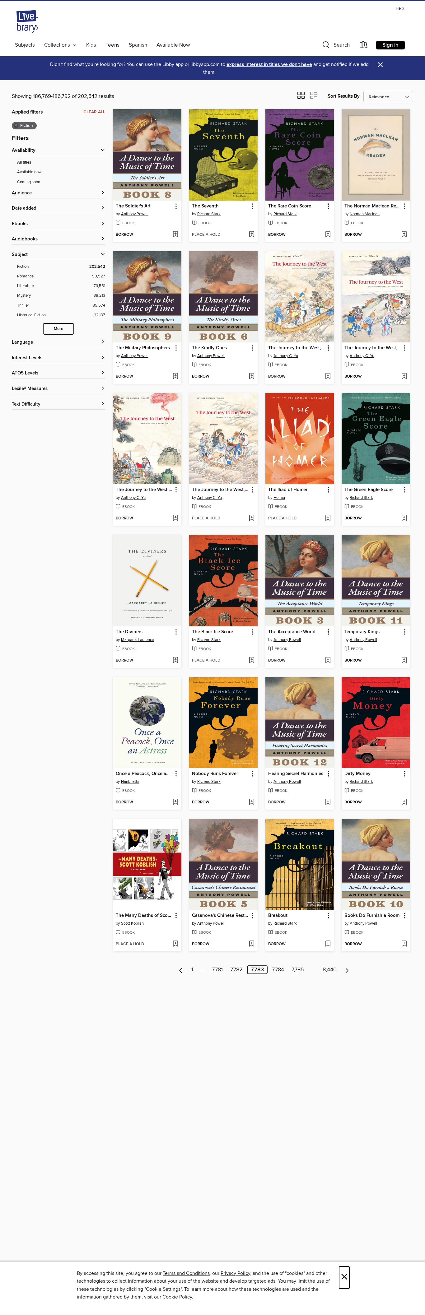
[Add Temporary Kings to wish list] (404, 661)
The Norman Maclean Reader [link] (372, 206)
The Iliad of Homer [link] (287, 490)
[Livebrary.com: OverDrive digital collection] (27, 21)
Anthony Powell (134, 213)
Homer (279, 497)
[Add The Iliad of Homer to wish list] (328, 518)
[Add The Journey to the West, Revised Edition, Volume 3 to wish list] (404, 377)
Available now (29, 172)
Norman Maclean (365, 213)
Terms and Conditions (186, 1273)
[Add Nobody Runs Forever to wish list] (251, 802)
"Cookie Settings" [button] (163, 1289)
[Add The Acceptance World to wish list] (328, 661)
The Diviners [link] (129, 632)
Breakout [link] (277, 915)
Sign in (390, 45)
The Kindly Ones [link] (209, 348)
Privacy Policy (235, 1273)
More (58, 329)
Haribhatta (130, 781)
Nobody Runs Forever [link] (215, 774)
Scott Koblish (132, 923)
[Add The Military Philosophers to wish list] (175, 377)
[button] (335, 46)
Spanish (138, 45)
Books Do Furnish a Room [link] (371, 915)
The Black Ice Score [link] (212, 632)
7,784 (278, 969)
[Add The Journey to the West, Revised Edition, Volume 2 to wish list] (175, 518)
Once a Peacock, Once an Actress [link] (144, 774)
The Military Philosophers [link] (143, 348)
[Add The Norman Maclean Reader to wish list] (404, 235)
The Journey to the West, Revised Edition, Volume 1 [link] (220, 490)
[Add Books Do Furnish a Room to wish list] (404, 944)
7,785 (298, 969)
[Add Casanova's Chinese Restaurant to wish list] (251, 944)
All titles (24, 162)
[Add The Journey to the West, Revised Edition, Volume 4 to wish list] (328, 377)
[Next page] (347, 969)
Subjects (25, 45)
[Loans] (363, 46)
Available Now (173, 45)
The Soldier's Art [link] (133, 206)
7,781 (217, 969)
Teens (112, 45)
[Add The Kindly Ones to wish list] (251, 377)
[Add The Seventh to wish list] (251, 235)
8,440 (330, 969)
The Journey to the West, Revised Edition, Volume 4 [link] (296, 348)
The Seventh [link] (205, 206)
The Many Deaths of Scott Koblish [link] (144, 915)
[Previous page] (181, 969)
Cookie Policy (177, 1297)
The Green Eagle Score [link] (368, 490)
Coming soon (28, 181)
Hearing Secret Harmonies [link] (295, 774)
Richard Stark (209, 213)
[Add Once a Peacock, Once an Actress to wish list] (175, 802)
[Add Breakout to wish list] (328, 944)
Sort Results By (344, 96)
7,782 (236, 969)
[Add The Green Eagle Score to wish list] (404, 518)
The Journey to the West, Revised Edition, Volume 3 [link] (372, 348)
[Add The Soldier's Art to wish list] (175, 235)
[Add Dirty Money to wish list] (404, 802)
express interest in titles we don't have (269, 64)
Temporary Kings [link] (362, 632)
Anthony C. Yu (285, 355)
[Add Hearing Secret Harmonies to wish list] (328, 802)
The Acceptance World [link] (291, 632)
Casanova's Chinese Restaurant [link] (220, 915)
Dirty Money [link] (357, 774)
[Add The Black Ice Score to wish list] (251, 661)
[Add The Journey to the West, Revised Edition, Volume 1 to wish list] (251, 518)
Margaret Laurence (137, 639)
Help (400, 8)
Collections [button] (58, 45)
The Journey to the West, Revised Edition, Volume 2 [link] (144, 490)
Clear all (94, 112)
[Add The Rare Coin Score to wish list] (328, 235)
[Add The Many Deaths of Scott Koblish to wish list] (175, 944)
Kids (91, 45)
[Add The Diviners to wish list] (175, 661)
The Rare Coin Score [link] (289, 206)
